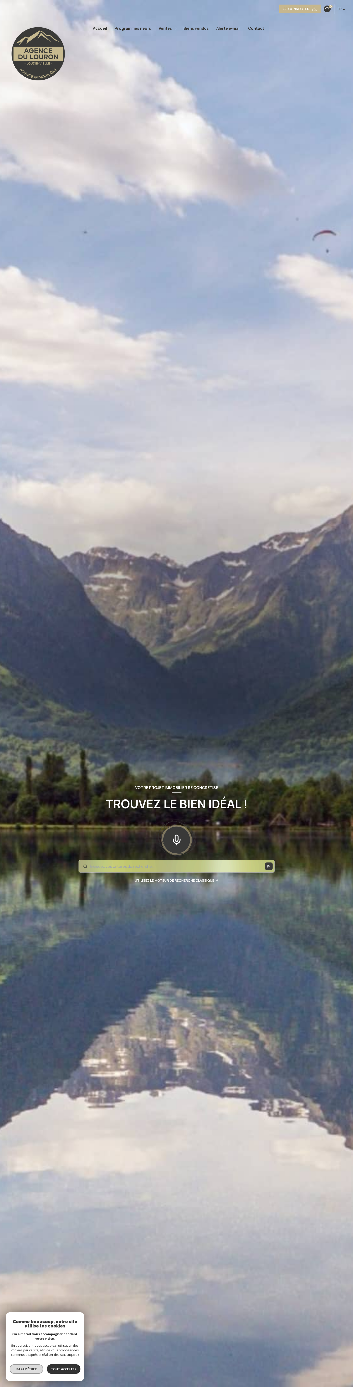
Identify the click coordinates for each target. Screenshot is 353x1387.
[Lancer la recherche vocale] (176, 839)
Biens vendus (196, 28)
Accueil (100, 28)
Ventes (165, 28)
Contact (256, 28)
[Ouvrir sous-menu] (176, 28)
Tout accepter (63, 1369)
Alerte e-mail (228, 28)
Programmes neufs (133, 28)
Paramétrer (26, 1369)
